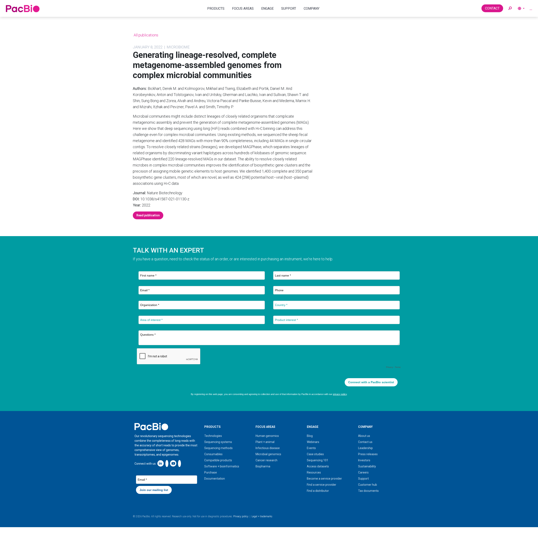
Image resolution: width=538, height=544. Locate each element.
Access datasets (318, 466)
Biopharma (263, 466)
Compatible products (218, 460)
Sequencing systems (218, 442)
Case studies (315, 454)
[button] (510, 8)
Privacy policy (240, 516)
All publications (145, 35)
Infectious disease (268, 448)
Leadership (365, 448)
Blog (310, 436)
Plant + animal (265, 442)
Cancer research (266, 460)
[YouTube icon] (173, 463)
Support (363, 478)
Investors (364, 460)
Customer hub (367, 484)
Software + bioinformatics (221, 466)
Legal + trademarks (262, 516)
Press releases (368, 454)
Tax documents (368, 490)
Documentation (214, 478)
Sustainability (367, 466)
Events (311, 448)
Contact (492, 8)
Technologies (213, 436)
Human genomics (267, 436)
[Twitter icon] (166, 463)
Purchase (210, 472)
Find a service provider (321, 484)
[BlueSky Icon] (179, 463)
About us (364, 436)
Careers (363, 472)
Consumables (213, 454)
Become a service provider (324, 478)
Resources (314, 472)
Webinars (313, 442)
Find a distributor (318, 490)
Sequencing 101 (317, 460)
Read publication (148, 215)
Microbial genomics (268, 454)
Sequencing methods (218, 448)
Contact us (365, 442)
